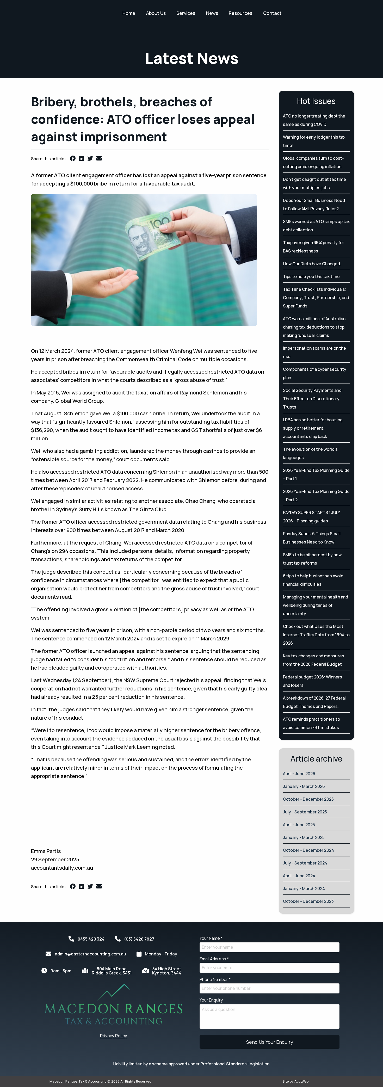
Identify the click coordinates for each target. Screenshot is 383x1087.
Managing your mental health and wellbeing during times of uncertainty (315, 605)
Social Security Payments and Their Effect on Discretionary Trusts (312, 398)
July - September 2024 (305, 863)
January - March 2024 (304, 888)
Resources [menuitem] (240, 13)
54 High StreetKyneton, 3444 (166, 971)
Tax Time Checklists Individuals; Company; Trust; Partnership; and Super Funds (316, 297)
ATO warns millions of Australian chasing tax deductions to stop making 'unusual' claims (314, 327)
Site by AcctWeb (295, 1081)
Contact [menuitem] (272, 13)
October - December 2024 (308, 850)
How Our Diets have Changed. (312, 264)
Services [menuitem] (185, 13)
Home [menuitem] (128, 13)
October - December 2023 (308, 901)
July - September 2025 (305, 812)
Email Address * (214, 959)
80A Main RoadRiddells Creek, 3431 (112, 971)
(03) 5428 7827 (139, 939)
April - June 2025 (299, 824)
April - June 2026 (299, 773)
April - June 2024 (299, 876)
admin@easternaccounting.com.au (90, 954)
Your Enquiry (211, 1000)
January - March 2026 (304, 786)
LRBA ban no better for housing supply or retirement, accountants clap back (313, 428)
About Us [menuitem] (156, 13)
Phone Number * (215, 979)
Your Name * (211, 938)
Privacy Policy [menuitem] (113, 1036)
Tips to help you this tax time (311, 276)
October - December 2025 (308, 799)
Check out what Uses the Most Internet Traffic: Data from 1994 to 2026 (316, 634)
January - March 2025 (304, 837)
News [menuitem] (212, 13)
